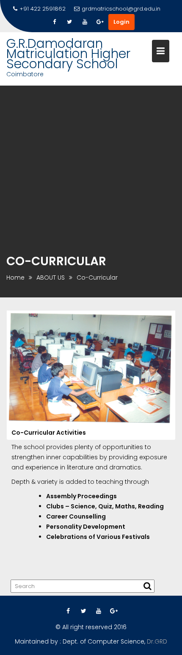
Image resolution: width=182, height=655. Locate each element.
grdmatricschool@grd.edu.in (121, 9)
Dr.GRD (157, 641)
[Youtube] (84, 22)
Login (121, 22)
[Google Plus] (100, 22)
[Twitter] (69, 22)
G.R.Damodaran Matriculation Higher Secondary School (68, 53)
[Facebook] (54, 22)
